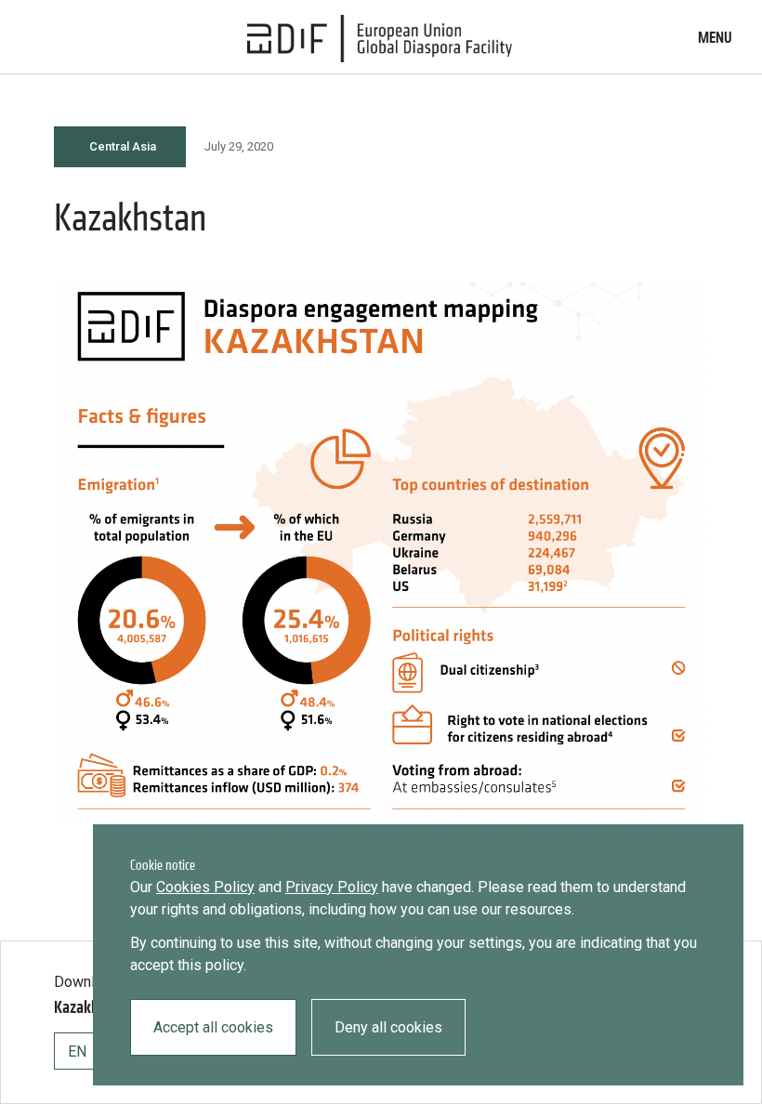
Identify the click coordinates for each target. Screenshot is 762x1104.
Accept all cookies (213, 1027)
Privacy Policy (331, 887)
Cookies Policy (205, 887)
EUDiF (381, 39)
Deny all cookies (388, 1027)
